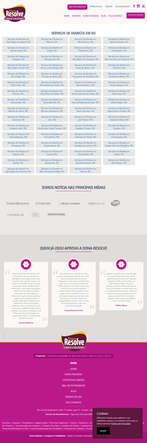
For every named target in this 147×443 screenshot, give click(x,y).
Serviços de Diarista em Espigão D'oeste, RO (85, 127)
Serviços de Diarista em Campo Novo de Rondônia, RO (119, 144)
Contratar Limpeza (74, 380)
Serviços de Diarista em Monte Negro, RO (119, 101)
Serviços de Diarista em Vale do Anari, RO (18, 49)
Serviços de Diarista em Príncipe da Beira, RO (52, 75)
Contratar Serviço (135, 15)
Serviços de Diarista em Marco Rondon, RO (85, 109)
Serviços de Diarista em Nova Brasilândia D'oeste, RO (85, 101)
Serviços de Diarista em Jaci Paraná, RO (85, 118)
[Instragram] (138, 5)
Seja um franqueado (77, 7)
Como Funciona (73, 374)
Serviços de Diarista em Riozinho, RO (119, 66)
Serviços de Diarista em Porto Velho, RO (18, 84)
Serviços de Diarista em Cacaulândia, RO (85, 153)
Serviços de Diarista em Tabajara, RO (18, 58)
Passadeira (27, 422)
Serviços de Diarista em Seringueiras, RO (52, 58)
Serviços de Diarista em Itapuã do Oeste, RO (119, 118)
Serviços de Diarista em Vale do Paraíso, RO (119, 40)
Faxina (73, 422)
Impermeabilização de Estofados (46, 428)
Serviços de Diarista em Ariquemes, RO (52, 161)
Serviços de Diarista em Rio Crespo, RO (18, 75)
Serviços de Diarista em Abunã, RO (85, 170)
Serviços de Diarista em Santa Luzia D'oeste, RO (52, 66)
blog (103, 16)
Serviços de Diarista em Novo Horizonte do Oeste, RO (85, 92)
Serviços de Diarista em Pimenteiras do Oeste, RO (52, 84)
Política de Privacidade (120, 424)
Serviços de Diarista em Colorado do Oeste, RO (85, 135)
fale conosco (115, 16)
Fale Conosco (73, 402)
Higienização (41, 422)
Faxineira (83, 422)
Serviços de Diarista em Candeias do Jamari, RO (85, 144)
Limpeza (16, 422)
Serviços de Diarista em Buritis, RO (18, 161)
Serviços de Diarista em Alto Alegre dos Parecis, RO (18, 170)
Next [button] (142, 335)
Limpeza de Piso (89, 425)
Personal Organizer (59, 422)
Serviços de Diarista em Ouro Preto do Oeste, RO (51, 92)
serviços (76, 16)
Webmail (109, 6)
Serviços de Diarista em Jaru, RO (52, 118)
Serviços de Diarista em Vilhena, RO (52, 40)
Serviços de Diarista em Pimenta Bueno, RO (85, 84)
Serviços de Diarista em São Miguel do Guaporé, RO (85, 58)
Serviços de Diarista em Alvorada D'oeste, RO (85, 161)
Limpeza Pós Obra (51, 425)
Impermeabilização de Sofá (15, 428)
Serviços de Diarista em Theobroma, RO (85, 49)
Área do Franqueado (122, 6)
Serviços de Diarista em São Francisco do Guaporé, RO (119, 58)
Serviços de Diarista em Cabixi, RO (119, 153)
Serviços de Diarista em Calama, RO (18, 153)
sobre (67, 16)
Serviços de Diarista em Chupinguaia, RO (119, 135)
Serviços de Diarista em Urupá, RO (52, 49)
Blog (73, 391)
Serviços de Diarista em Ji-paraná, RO (18, 118)
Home (73, 363)
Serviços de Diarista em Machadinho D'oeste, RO (119, 109)
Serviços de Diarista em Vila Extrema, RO (85, 40)
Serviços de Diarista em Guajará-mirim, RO (18, 127)
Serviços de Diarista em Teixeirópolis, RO (119, 49)
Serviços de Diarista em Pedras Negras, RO (119, 84)
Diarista (6, 422)
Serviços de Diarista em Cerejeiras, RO (18, 144)
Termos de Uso (73, 397)
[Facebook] (134, 5)
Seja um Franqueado (73, 386)
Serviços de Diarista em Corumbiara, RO (52, 135)
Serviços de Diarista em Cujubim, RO (119, 127)
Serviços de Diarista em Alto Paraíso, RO (119, 161)
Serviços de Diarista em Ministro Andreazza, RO (52, 109)
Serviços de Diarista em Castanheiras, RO (52, 144)
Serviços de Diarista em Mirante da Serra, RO (18, 109)
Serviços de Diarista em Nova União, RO (18, 101)
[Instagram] (143, 5)
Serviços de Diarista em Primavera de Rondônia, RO (85, 75)
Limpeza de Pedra (70, 425)
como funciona (91, 16)
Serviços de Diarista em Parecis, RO (18, 92)
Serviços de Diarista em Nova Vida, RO (119, 92)
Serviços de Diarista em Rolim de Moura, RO (85, 66)
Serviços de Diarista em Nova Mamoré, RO (52, 101)
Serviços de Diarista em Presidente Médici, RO (119, 75)
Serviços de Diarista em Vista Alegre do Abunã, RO (18, 40)
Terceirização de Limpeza (28, 425)
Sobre (73, 369)
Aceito (103, 431)
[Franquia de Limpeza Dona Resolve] (14, 13)
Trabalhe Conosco (96, 6)
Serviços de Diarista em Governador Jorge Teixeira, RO (52, 127)
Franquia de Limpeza (74, 428)
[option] (26, 295)
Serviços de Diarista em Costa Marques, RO (18, 135)
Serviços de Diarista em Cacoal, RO (52, 153)
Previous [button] (4, 335)
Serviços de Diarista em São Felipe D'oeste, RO (18, 66)
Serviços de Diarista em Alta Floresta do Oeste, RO (52, 170)
